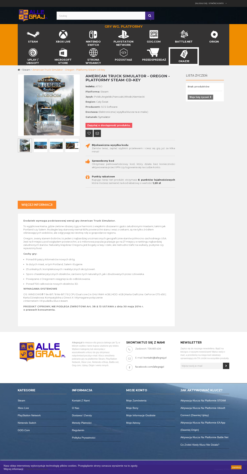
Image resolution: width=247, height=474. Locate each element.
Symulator (104, 116)
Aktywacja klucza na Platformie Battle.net (204, 437)
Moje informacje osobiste (141, 415)
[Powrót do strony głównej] (19, 69)
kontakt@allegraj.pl (155, 357)
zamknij (236, 467)
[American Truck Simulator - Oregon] (25, 145)
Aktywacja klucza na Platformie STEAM (203, 400)
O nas (75, 407)
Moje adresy (133, 422)
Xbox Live (23, 407)
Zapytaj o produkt (97, 133)
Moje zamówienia (136, 400)
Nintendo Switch (27, 422)
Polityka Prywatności (36, 468)
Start (21, 31)
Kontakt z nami (81, 400)
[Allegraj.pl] (33, 15)
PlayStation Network (29, 415)
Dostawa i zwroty (82, 415)
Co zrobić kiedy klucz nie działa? (199, 444)
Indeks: (90, 86)
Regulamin (78, 430)
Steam (21, 400)
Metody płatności (81, 422)
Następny (77, 145)
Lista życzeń (196, 75)
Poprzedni (20, 145)
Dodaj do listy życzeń (89, 133)
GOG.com (24, 430)
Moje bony (132, 407)
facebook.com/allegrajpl (149, 366)
